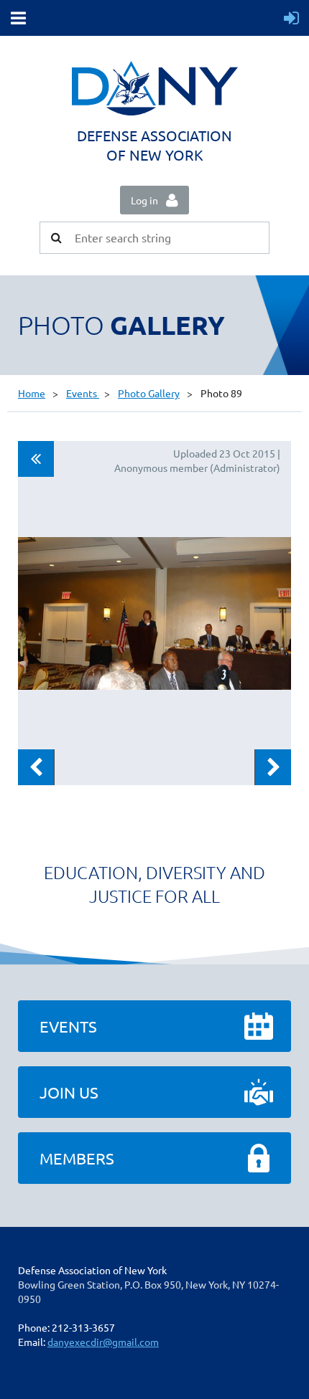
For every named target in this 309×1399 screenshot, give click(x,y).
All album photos (36, 459)
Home (31, 392)
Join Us (69, 1092)
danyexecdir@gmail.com (103, 1341)
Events (82, 392)
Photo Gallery (149, 392)
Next (273, 767)
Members (77, 1158)
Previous (36, 767)
